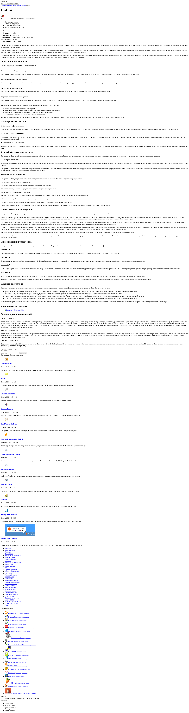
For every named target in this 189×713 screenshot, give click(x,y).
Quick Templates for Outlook (10, 454)
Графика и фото (10, 585)
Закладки (8, 561)
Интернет (9, 5)
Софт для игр (9, 600)
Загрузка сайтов (10, 557)
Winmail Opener (6, 484)
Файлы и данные (10, 591)
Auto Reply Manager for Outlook (12, 439)
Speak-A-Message (7, 409)
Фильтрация (9, 578)
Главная (3, 5)
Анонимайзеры (10, 550)
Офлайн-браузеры (11, 570)
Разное (7, 605)
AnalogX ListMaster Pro (9, 515)
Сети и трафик (10, 596)
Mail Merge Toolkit (7, 469)
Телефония (8, 573)
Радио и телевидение (12, 571)
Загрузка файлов (10, 559)
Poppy (3, 378)
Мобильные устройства (13, 601)
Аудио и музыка (10, 589)
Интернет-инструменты (13, 562)
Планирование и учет (12, 598)
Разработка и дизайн (12, 603)
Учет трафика (9, 577)
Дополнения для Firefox (13, 555)
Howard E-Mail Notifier (9, 538)
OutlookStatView (6, 363)
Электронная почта (19, 5)
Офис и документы (11, 594)
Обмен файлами (10, 566)
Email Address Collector (9, 424)
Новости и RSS (10, 564)
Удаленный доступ (11, 575)
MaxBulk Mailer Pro (8, 394)
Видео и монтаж (10, 587)
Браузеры (8, 552)
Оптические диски (11, 592)
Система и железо (11, 584)
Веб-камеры (9, 554)
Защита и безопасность (12, 582)
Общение (8, 568)
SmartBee (4, 499)
